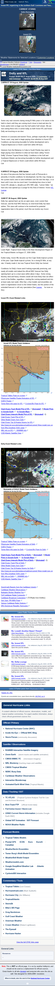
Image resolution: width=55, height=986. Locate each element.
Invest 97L (27, 34)
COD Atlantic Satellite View (11, 433)
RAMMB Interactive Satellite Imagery (21, 750)
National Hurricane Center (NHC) (20, 728)
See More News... (35, 69)
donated (23, 971)
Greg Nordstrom (12, 912)
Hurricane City (11, 895)
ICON (22, 842)
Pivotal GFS (10, 842)
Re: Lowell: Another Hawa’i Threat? (26, 631)
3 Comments (42, 76)
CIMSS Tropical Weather (16, 767)
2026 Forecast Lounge (18, 619)
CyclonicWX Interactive (15, 873)
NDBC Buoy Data (13, 771)
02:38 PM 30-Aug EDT (39, 79)
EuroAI (39, 842)
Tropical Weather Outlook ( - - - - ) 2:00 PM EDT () (23, 63)
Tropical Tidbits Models (15, 838)
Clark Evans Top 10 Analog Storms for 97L (17, 422)
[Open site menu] (2, 2)
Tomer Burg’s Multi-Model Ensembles (22, 853)
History (22, 64)
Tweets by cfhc (7, 693)
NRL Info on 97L (7, 430)
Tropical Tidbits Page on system (13, 396)
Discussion (37, 62)
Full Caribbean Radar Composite (13, 595)
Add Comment (15, 79)
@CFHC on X (40, 696)
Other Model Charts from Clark (12, 420)
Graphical (23, 62)
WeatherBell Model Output (17, 858)
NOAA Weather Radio (15, 824)
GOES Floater (6, 401)
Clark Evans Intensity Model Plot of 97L (16, 414)
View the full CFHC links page (27, 942)
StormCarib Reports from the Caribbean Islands (18, 587)
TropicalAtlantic (12, 899)
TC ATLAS (10, 797)
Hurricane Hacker (13, 933)
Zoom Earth (10, 754)
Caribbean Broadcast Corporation (13, 598)
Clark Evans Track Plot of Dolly (12, 563)
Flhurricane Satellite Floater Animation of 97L (17, 398)
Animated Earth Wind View (17, 784)
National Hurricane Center (40, 978)
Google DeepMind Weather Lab (19, 866)
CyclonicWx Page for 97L (34, 404)
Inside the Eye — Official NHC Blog (21, 733)
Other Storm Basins (17, 633)
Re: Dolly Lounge (19, 662)
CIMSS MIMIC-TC (13, 759)
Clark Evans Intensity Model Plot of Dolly (17, 560)
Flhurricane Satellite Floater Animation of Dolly (18, 544)
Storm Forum (11, 737)
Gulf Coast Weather (14, 916)
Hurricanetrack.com (14, 891)
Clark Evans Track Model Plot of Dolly (16, 555)
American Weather (13, 921)
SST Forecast (33, 820)
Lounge (39, 287)
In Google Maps (23, 412)
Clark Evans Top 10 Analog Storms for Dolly (17, 568)
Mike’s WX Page (12, 908)
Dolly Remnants (27, 12)
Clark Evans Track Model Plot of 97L (15, 409)
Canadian (9, 845)
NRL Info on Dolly (7, 576)
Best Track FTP (12, 805)
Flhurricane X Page (37, 689)
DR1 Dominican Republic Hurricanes (14, 606)
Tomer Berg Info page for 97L (12, 404)
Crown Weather (12, 925)
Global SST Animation (15, 820)
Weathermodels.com (14, 862)
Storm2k (9, 904)
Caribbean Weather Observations (13, 590)
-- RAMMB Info (20, 430)
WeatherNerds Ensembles (17, 849)
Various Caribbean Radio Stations (13, 603)
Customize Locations (45, 58)
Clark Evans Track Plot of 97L (12, 417)
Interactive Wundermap (15, 780)
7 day (30, 62)
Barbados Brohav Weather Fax (12, 592)
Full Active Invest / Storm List (18, 809)
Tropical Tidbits (12, 886)
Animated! (37, 409)
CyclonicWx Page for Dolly (36, 550)
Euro (30, 842)
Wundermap (4, 64)
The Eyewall (10, 929)
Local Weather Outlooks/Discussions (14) (16, 67)
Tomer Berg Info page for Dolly (12, 550)
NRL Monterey (11, 763)
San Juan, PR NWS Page (10, 600)
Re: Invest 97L (17, 617)
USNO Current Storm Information (20, 813)
